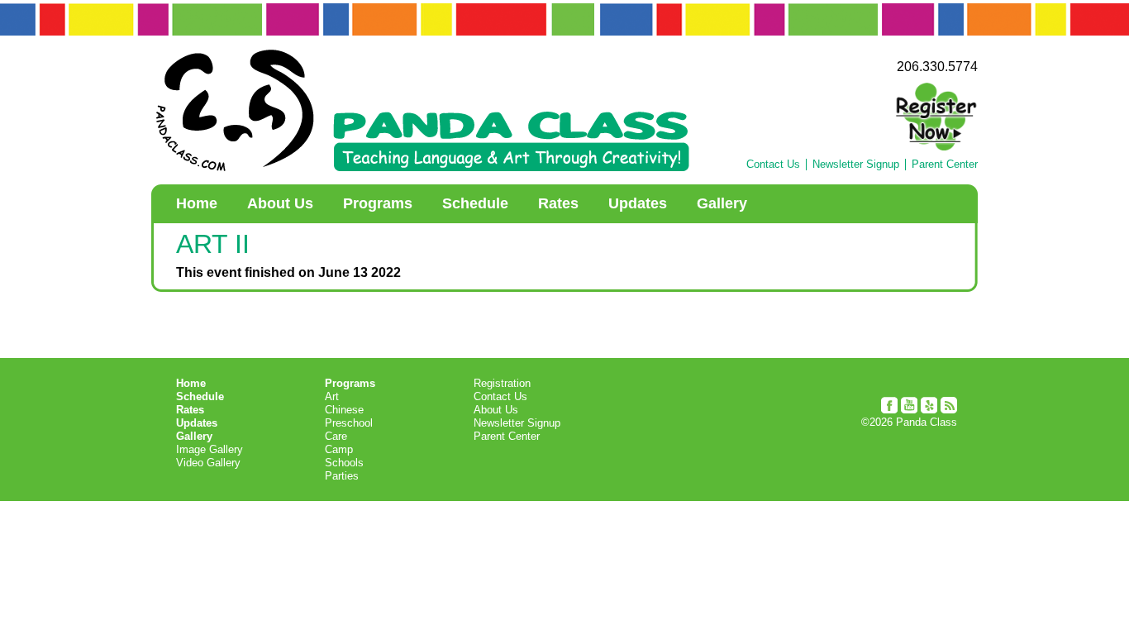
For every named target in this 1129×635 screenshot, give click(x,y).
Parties (342, 476)
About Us (280, 203)
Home (196, 203)
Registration (502, 383)
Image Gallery (209, 449)
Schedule (475, 203)
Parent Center (945, 164)
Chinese (344, 409)
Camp (339, 449)
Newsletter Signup (855, 164)
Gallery (722, 203)
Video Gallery (208, 462)
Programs (377, 203)
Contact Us (773, 164)
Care (336, 436)
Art (332, 396)
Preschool (349, 423)
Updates (637, 203)
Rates (558, 203)
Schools (344, 462)
